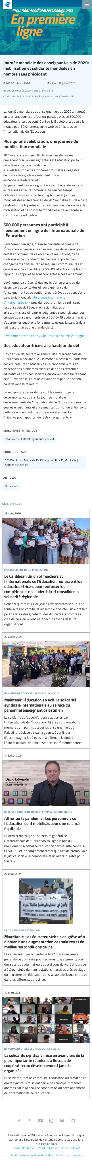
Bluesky (62, 1120)
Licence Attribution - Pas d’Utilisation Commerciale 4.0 (45, 1148)
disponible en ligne (72, 335)
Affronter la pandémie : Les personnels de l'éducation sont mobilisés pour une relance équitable (46, 808)
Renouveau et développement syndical (29, 439)
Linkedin (72, 1120)
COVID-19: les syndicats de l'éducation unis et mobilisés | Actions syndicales (41, 462)
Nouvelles (11, 486)
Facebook (19, 1120)
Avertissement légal (23, 1155)
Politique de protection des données (59, 1155)
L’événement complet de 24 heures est (30, 335)
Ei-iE (6, 5)
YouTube (40, 1120)
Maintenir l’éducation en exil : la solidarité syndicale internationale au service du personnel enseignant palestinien (46, 690)
